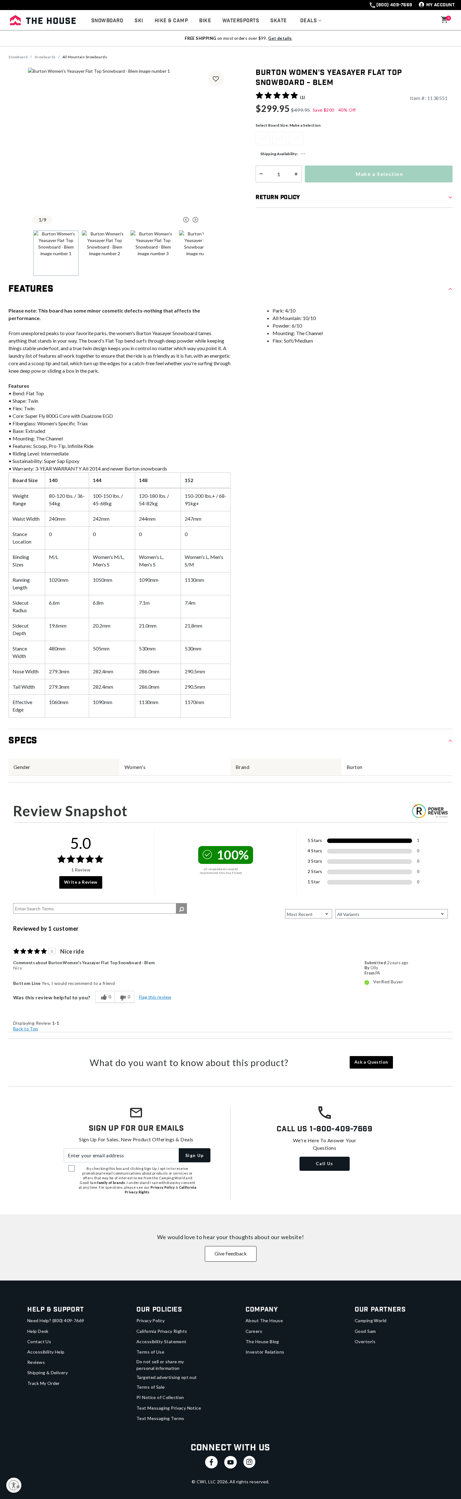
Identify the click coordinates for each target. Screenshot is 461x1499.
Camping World (370, 1320)
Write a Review (81, 882)
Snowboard (18, 57)
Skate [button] (278, 21)
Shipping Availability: (279, 153)
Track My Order (43, 1383)
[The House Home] (43, 20)
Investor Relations (265, 1351)
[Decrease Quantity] (260, 174)
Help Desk (38, 1331)
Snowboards (45, 57)
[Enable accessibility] (13, 1485)
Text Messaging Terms (160, 1418)
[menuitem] (107, 21)
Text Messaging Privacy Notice (168, 1408)
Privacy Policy (150, 1320)
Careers (254, 1331)
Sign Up (194, 1155)
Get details (280, 38)
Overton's (365, 1341)
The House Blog (262, 1341)
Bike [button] (205, 21)
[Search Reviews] (181, 908)
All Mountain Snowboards (84, 57)
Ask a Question (371, 1062)
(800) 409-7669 (394, 5)
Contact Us (39, 1341)
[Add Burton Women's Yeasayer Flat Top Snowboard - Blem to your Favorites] (216, 79)
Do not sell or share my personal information (160, 1365)
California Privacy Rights (161, 1331)
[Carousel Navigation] (162, 220)
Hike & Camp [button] (171, 21)
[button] (311, 21)
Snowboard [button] (107, 21)
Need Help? (55, 1320)
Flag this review (155, 997)
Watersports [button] (240, 21)
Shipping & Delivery (47, 1372)
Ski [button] (139, 21)
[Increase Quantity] (297, 174)
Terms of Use (150, 1351)
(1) (302, 97)
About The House (264, 1320)
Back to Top (25, 1028)
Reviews (36, 1362)
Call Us (324, 1163)
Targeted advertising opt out (166, 1377)
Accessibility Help (46, 1351)
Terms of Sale (150, 1387)
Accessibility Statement (161, 1341)
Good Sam (365, 1331)
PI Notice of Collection (160, 1397)
